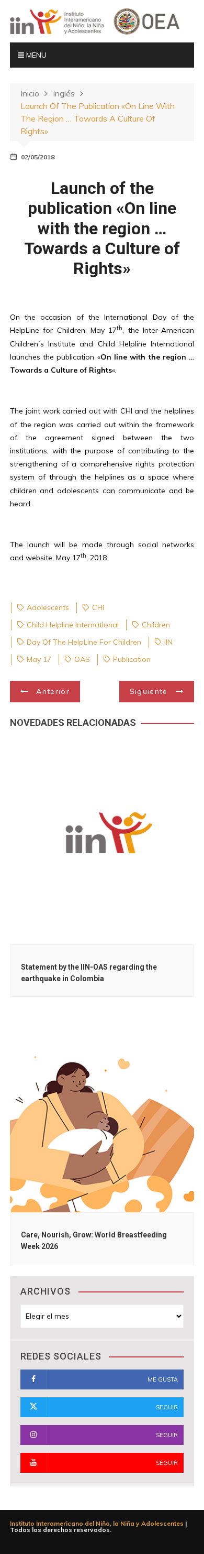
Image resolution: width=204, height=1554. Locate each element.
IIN (168, 642)
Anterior (53, 691)
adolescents (48, 607)
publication (132, 659)
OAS (82, 659)
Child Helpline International (73, 624)
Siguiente (149, 691)
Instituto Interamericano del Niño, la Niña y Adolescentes (97, 1523)
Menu (35, 55)
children (156, 624)
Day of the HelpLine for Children (84, 642)
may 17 (39, 659)
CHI (98, 607)
